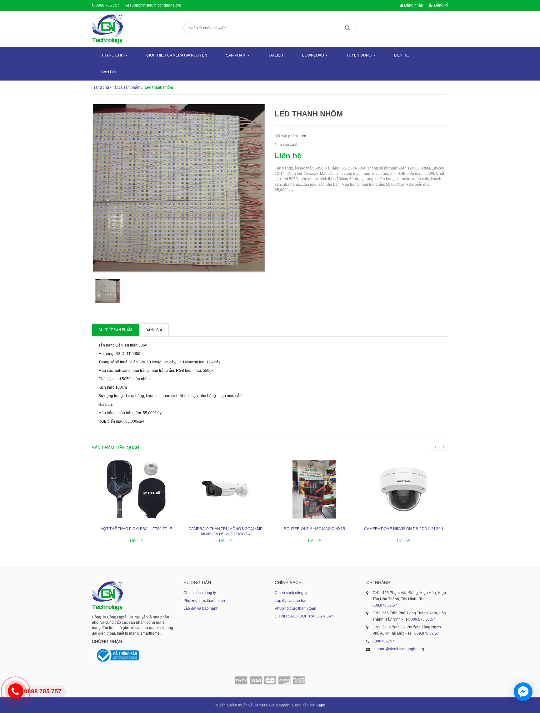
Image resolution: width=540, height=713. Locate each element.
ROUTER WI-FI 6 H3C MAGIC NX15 (314, 529)
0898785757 (383, 641)
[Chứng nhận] (117, 655)
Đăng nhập (413, 5)
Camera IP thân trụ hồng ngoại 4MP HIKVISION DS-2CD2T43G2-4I (225, 531)
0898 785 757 (107, 5)
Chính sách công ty (199, 593)
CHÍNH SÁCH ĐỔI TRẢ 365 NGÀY (304, 616)
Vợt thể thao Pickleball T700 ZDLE (136, 529)
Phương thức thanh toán (204, 600)
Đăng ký (440, 5)
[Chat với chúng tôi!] (523, 691)
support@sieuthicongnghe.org (155, 5)
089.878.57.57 (384, 605)
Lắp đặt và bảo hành (200, 608)
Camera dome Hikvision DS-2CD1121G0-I (403, 529)
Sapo (320, 705)
